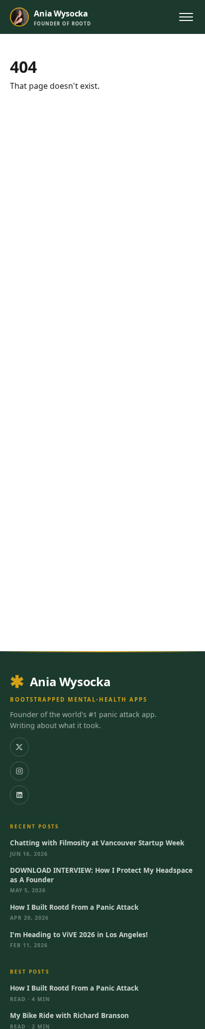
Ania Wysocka (70, 681)
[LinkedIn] (19, 794)
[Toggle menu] (186, 17)
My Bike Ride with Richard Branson (69, 1015)
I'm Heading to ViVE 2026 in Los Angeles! (79, 934)
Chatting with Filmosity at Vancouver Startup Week (97, 842)
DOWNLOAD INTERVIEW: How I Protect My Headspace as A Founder (101, 875)
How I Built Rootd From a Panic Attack (74, 907)
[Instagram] (19, 771)
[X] (19, 747)
